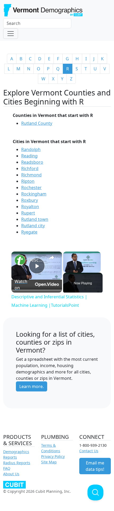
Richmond (31, 175)
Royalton (30, 206)
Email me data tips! (95, 466)
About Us (11, 473)
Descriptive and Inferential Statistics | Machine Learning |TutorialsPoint (36, 260)
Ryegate (29, 232)
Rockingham (33, 194)
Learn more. (31, 386)
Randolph (31, 149)
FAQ (6, 468)
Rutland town (34, 219)
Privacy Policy (53, 456)
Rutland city (33, 226)
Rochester (31, 187)
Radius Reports (16, 462)
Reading (29, 156)
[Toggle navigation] (10, 33)
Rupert (28, 213)
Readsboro (32, 162)
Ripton (27, 181)
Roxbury (29, 200)
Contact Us (88, 450)
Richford (29, 168)
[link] (20, 260)
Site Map (49, 461)
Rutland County (36, 123)
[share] (51, 257)
